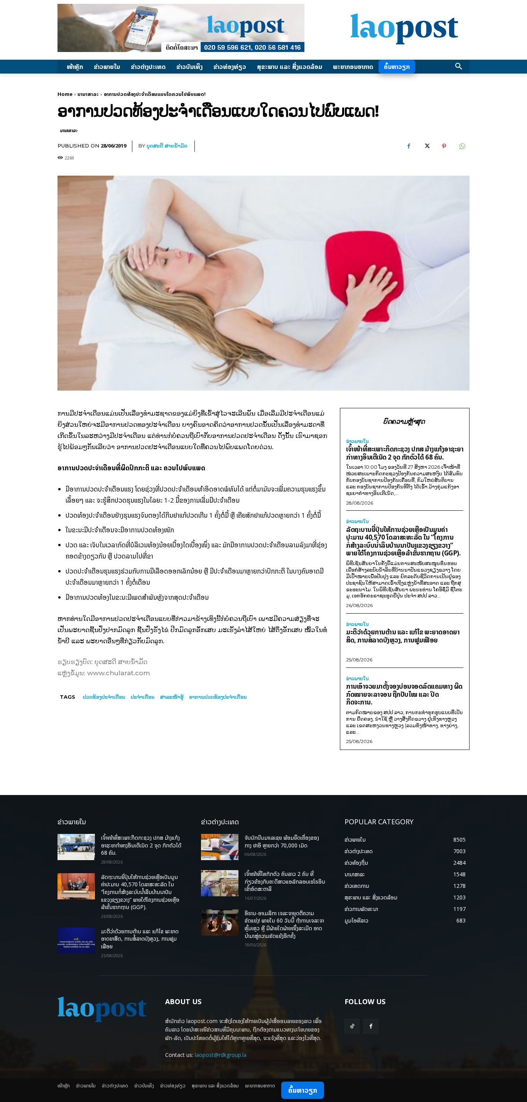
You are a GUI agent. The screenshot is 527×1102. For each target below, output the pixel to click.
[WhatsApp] (462, 146)
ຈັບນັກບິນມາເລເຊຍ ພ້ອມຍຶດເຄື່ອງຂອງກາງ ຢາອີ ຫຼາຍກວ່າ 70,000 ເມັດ (282, 841)
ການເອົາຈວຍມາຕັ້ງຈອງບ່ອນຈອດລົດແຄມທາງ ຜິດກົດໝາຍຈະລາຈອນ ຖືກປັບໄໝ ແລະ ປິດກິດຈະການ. (404, 694)
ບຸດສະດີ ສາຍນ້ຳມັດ (167, 146)
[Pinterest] (444, 146)
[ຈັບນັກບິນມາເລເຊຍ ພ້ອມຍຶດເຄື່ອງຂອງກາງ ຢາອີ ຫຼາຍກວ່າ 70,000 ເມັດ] (219, 847)
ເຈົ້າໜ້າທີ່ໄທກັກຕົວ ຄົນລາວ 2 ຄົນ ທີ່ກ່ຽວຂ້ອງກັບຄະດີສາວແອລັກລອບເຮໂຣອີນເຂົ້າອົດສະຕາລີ (285, 881)
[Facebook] (408, 146)
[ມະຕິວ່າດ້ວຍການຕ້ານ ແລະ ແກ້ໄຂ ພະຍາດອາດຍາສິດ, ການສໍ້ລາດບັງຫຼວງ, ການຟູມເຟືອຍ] (76, 941)
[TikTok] (352, 1026)
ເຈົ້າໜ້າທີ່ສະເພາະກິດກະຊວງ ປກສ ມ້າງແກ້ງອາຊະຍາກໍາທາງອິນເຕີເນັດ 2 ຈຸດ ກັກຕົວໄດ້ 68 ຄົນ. (404, 452)
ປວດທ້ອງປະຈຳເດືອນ (104, 697)
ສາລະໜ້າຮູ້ (172, 697)
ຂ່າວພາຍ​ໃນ (357, 441)
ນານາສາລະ (88, 94)
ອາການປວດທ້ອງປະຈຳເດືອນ (218, 697)
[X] (426, 146)
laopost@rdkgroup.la (221, 1054)
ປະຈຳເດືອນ (143, 697)
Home (65, 94)
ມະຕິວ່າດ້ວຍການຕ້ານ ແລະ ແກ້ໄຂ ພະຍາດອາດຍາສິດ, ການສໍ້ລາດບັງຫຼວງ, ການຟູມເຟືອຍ (402, 635)
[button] (459, 67)
